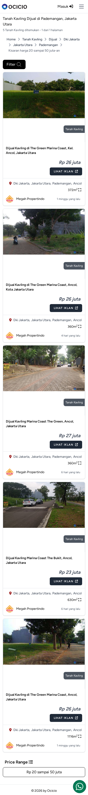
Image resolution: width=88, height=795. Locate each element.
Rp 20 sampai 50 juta (44, 772)
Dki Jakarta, (21, 183)
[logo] (14, 6)
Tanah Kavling (32, 39)
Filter (11, 64)
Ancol (77, 183)
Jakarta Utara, (41, 183)
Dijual (53, 39)
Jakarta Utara (22, 45)
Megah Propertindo (30, 199)
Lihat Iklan (63, 171)
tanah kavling (74, 129)
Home (11, 39)
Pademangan (48, 45)
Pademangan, (62, 183)
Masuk (63, 6)
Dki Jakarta (72, 39)
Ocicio (52, 791)
